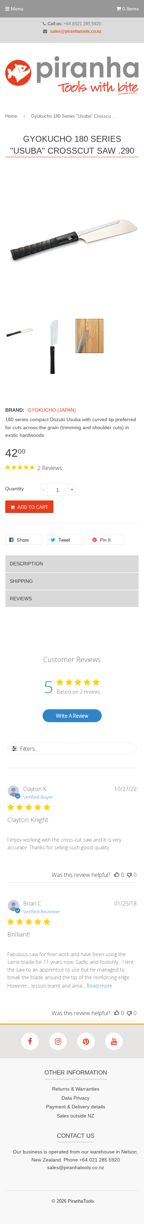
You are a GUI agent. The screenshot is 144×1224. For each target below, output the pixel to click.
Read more (99, 985)
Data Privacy (75, 1098)
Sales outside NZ (75, 1116)
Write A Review (72, 715)
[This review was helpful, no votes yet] (116, 875)
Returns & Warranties (75, 1089)
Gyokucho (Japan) (52, 410)
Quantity (14, 488)
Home (11, 116)
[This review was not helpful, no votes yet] (129, 875)
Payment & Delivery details (75, 1106)
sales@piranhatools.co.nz (75, 31)
